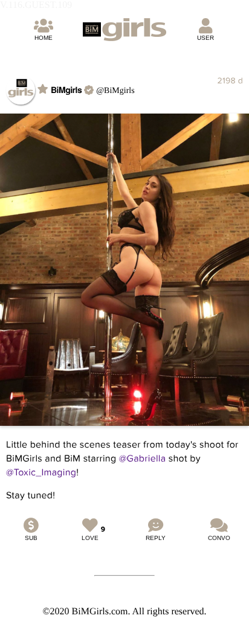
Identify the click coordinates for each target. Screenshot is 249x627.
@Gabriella (142, 458)
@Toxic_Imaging (41, 472)
